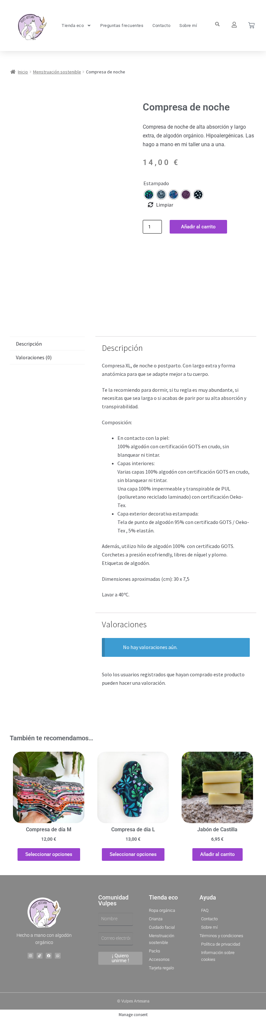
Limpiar (164, 204)
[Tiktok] (39, 956)
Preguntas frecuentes (121, 25)
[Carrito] (251, 25)
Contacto (161, 25)
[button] (217, 24)
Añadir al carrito (198, 227)
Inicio (23, 72)
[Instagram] (30, 956)
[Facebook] (49, 956)
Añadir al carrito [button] (217, 854)
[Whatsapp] (58, 956)
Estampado (156, 183)
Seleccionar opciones (48, 854)
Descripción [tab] (29, 343)
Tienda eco (73, 25)
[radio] (149, 194)
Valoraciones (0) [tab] (34, 357)
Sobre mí (188, 25)
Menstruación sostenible (57, 72)
